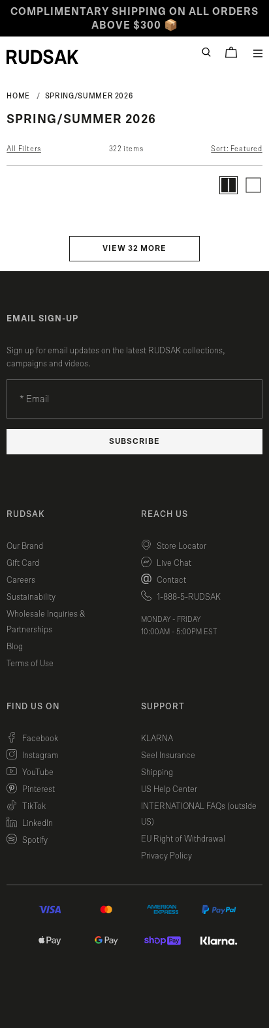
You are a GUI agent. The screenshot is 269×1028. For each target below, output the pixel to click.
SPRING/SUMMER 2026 (89, 96)
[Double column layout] (228, 185)
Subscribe (134, 441)
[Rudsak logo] (42, 57)
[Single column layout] (253, 185)
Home (18, 96)
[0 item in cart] (231, 52)
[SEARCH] (206, 52)
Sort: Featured (236, 149)
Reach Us (164, 514)
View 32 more (134, 248)
